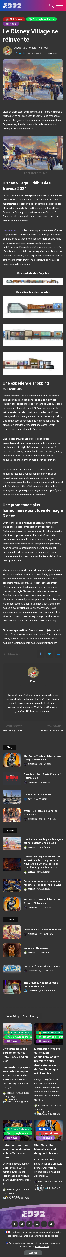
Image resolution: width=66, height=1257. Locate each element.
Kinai (18, 48)
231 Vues (42, 1109)
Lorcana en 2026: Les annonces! (42, 929)
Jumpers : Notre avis (36, 948)
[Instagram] (29, 1224)
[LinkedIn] (36, 1224)
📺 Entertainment (49, 1133)
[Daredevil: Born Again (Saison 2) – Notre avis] (12, 778)
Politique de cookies (48, 1235)
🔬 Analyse (45, 1138)
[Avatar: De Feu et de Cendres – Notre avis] (12, 815)
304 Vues (42, 1185)
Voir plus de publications (33, 685)
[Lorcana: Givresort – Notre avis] (12, 969)
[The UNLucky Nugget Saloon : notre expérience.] (12, 987)
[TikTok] (51, 1224)
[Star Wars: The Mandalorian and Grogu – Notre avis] (12, 760)
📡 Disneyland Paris (41, 19)
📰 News (11, 23)
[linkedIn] (24, 53)
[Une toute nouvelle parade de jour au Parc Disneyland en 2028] (12, 843)
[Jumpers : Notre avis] (12, 950)
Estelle (31, 847)
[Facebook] (16, 53)
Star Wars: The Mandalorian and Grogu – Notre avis (46, 1149)
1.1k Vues (11, 1193)
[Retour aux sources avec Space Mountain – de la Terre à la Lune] (12, 885)
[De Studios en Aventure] (12, 797)
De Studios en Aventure (37, 794)
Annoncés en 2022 (13, 230)
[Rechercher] (51, 5)
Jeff (30, 799)
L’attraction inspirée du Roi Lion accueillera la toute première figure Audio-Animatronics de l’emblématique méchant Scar (47, 1061)
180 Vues (11, 1097)
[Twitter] (20, 53)
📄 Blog (43, 1129)
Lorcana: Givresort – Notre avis (42, 966)
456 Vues (44, 48)
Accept (33, 1253)
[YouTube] (44, 1224)
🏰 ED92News (14, 19)
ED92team (32, 991)
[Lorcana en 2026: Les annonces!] (12, 932)
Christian (32, 764)
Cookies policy (42, 1246)
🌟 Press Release (18, 1032)
